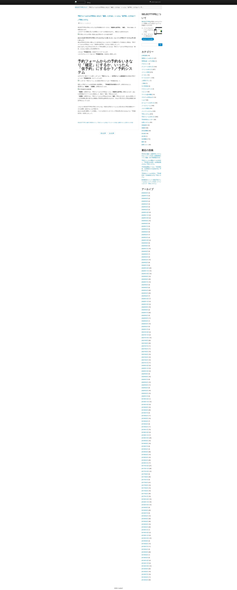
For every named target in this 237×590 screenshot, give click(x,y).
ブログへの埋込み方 (147, 97)
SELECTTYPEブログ (81, 7)
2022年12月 (145, 299)
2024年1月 (145, 265)
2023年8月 (145, 279)
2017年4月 (145, 488)
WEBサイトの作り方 (148, 58)
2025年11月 (145, 215)
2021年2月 (145, 360)
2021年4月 (145, 354)
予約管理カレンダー (147, 119)
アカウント (145, 64)
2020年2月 (145, 393)
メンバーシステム (147, 111)
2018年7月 (145, 446)
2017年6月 (145, 482)
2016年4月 (145, 521)
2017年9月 (145, 474)
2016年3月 (145, 524)
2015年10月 (145, 538)
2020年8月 (145, 376)
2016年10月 (145, 505)
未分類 (144, 136)
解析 (143, 142)
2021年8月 (145, 343)
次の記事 (111, 133)
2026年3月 (145, 207)
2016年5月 (145, 518)
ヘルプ (144, 100)
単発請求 (144, 125)
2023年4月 (145, 290)
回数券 (144, 128)
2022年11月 (145, 301)
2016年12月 (145, 499)
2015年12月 (145, 532)
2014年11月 (145, 563)
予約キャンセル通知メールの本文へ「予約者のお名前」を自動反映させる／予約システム (151, 162)
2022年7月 (145, 312)
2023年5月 (145, 287)
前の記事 (103, 133)
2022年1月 (145, 329)
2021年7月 (145, 346)
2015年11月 (145, 535)
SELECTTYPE (146, 21)
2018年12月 (145, 432)
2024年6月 (145, 251)
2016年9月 (145, 507)
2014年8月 (145, 571)
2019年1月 (145, 429)
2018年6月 (145, 449)
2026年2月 (145, 209)
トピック (144, 92)
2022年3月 (145, 324)
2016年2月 (145, 527)
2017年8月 (145, 477)
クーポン (144, 75)
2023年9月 (145, 276)
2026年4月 (145, 204)
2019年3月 (145, 424)
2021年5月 (145, 351)
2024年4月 (145, 257)
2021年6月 (145, 349)
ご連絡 (144, 83)
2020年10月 (145, 371)
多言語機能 (145, 131)
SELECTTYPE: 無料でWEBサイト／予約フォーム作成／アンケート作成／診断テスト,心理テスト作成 (105, 122)
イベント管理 (145, 72)
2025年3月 (145, 237)
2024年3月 (145, 260)
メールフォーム (146, 105)
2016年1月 (145, 530)
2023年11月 (145, 271)
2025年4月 (145, 234)
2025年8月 (145, 223)
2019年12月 (145, 399)
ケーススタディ (146, 78)
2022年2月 (145, 326)
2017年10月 (145, 471)
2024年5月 (145, 254)
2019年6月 (145, 415)
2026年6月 (145, 198)
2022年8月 (145, 310)
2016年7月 (145, 513)
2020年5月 (145, 385)
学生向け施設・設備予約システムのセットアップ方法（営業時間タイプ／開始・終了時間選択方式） (151, 155)
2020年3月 (145, 390)
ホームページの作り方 (148, 103)
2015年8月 (145, 544)
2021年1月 (145, 363)
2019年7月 (145, 413)
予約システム (145, 114)
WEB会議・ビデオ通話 (148, 61)
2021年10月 (145, 337)
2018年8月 (145, 443)
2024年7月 (145, 248)
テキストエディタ (147, 89)
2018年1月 (145, 463)
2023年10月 (145, 273)
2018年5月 (145, 452)
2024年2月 (145, 262)
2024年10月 (145, 240)
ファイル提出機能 (147, 94)
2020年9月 (145, 374)
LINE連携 (144, 55)
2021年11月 (145, 335)
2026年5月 (145, 201)
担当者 (144, 133)
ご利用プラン (145, 80)
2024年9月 (145, 243)
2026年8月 (145, 193)
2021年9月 (145, 340)
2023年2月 (145, 296)
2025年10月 (145, 218)
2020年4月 (145, 388)
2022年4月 (145, 321)
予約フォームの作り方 (85, 23)
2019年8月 (145, 410)
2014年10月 (145, 566)
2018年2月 (145, 460)
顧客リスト (145, 144)
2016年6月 (145, 516)
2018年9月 (145, 441)
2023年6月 (145, 285)
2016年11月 (145, 502)
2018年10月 (145, 438)
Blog (88, 3)
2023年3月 (145, 293)
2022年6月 (145, 315)
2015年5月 (145, 552)
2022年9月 (145, 307)
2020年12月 (145, 365)
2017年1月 (145, 496)
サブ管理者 (145, 86)
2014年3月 (145, 580)
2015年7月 (145, 546)
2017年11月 (145, 468)
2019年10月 (145, 404)
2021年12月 (145, 332)
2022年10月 (145, 304)
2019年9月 (145, 407)
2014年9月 (145, 569)
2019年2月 (145, 427)
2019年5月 (145, 418)
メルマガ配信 (145, 108)
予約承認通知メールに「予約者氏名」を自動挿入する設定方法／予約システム (151, 168)
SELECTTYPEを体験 (148, 39)
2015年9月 (145, 541)
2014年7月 (145, 574)
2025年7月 (145, 226)
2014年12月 (145, 560)
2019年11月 (145, 402)
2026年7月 (145, 195)
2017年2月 (145, 493)
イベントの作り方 (147, 69)
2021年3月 (145, 357)
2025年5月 (145, 232)
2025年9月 (145, 221)
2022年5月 (145, 318)
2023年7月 (145, 282)
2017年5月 (145, 485)
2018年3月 (145, 457)
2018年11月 (145, 435)
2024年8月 (145, 246)
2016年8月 (145, 510)
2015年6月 (145, 549)
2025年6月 (145, 229)
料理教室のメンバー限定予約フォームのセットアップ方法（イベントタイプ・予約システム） (151, 181)
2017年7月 (145, 479)
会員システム (145, 122)
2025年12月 (145, 212)
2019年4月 (145, 421)
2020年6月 (145, 382)
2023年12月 (145, 268)
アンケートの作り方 (147, 66)
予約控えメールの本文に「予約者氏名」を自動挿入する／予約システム (151, 175)
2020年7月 (145, 379)
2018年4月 (145, 454)
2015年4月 (145, 555)
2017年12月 (145, 466)
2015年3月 (145, 557)
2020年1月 (145, 396)
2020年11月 (145, 368)
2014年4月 (145, 577)
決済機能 (144, 139)
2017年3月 (145, 491)
